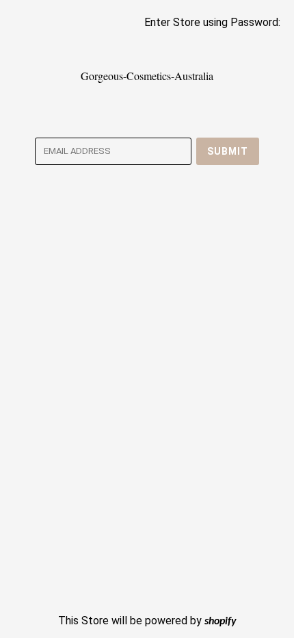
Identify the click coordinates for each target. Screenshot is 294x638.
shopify (220, 621)
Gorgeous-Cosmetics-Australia (147, 75)
